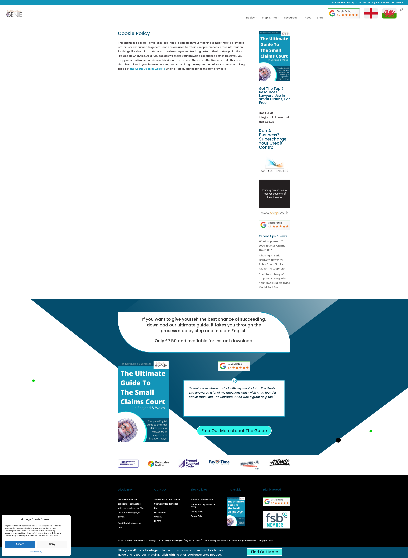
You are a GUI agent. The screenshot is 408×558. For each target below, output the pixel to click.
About (309, 18)
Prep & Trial (269, 18)
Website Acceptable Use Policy (203, 505)
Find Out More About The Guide (234, 431)
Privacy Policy (36, 552)
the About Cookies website (147, 69)
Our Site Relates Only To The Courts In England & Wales (360, 3)
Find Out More (264, 551)
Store (320, 18)
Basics (250, 18)
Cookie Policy (197, 516)
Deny (52, 544)
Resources (290, 18)
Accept (20, 544)
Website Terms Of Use (202, 500)
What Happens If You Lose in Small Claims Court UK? (272, 246)
